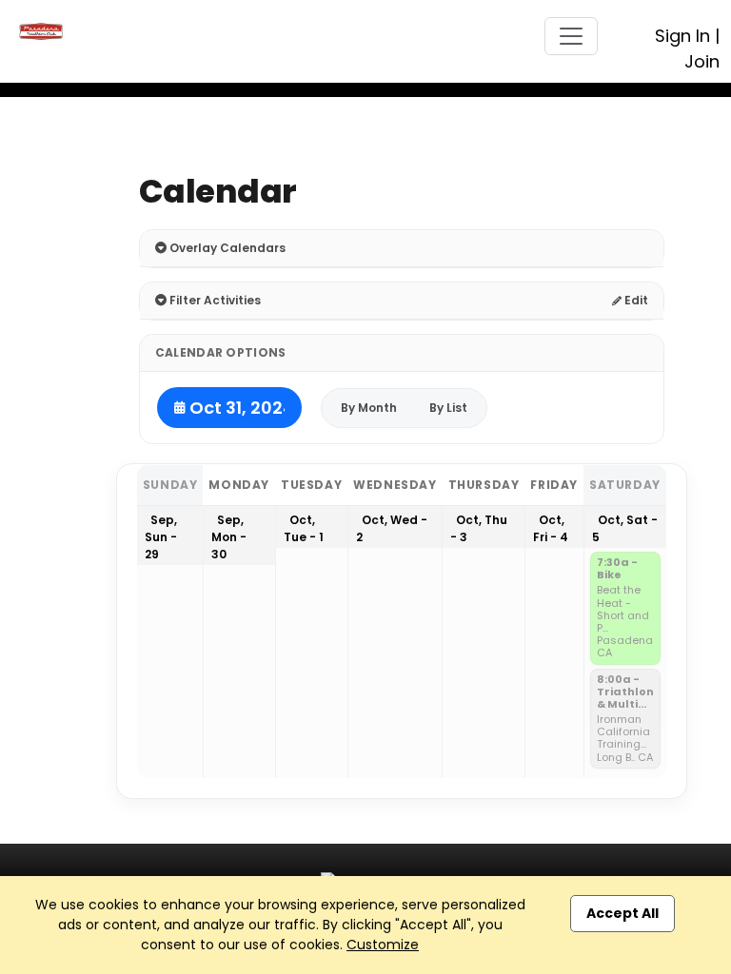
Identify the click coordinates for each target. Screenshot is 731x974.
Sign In (682, 36)
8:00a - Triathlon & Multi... (625, 692)
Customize (382, 944)
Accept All (622, 913)
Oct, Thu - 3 (478, 528)
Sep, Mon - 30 (229, 537)
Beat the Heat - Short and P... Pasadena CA (625, 621)
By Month (369, 407)
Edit (635, 300)
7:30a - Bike (617, 569)
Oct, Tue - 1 (304, 528)
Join (702, 61)
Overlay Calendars (226, 248)
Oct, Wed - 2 (391, 528)
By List (448, 407)
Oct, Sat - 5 (625, 528)
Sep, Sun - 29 (161, 537)
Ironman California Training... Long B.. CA (625, 738)
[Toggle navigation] (571, 36)
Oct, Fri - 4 (550, 528)
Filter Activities (214, 300)
